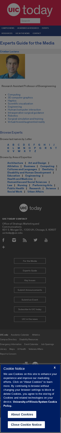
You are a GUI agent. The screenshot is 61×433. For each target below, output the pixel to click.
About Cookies (22, 414)
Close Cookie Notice (26, 424)
